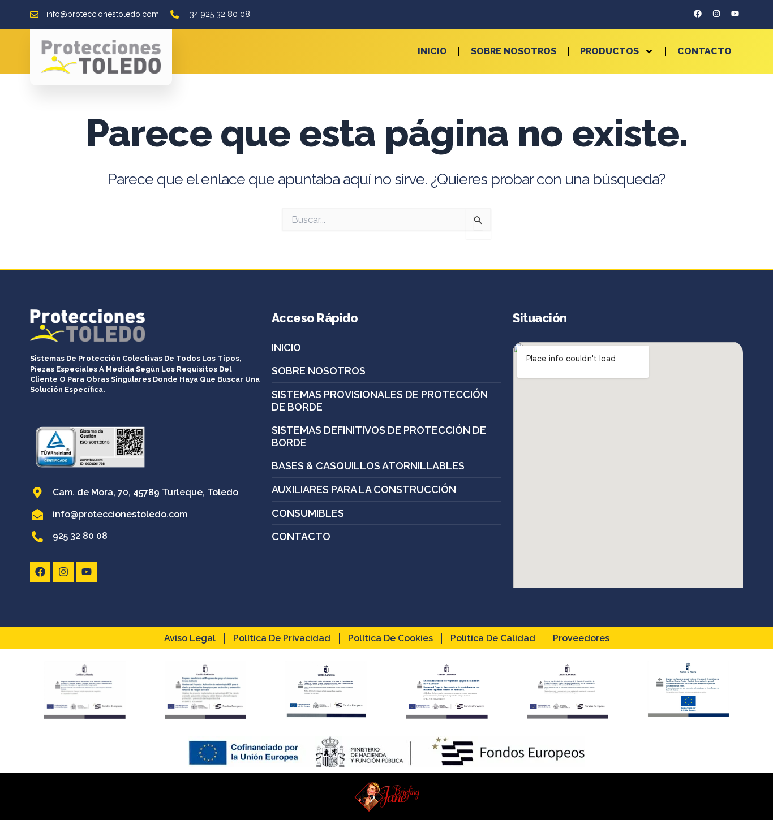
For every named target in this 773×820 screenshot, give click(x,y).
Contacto (704, 51)
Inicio (432, 51)
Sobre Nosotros (513, 51)
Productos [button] (609, 51)
